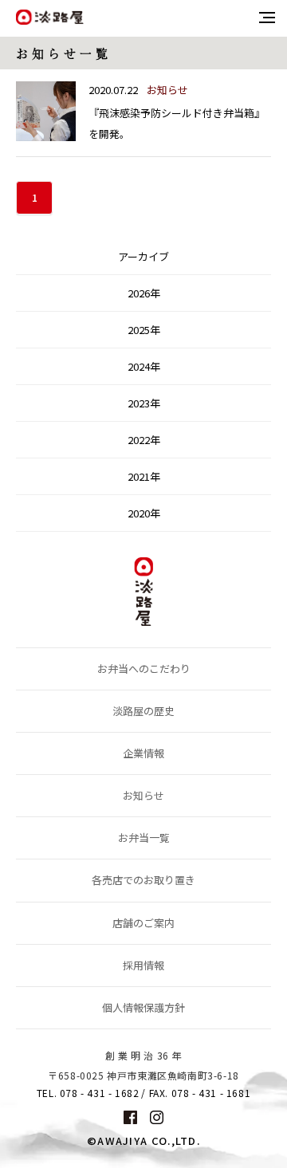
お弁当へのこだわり (144, 668)
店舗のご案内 (143, 922)
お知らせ (143, 795)
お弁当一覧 (144, 837)
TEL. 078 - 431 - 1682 (88, 1093)
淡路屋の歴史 (143, 710)
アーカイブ (143, 256)
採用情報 (143, 965)
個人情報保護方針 (143, 1007)
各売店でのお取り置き (143, 879)
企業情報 (143, 753)
